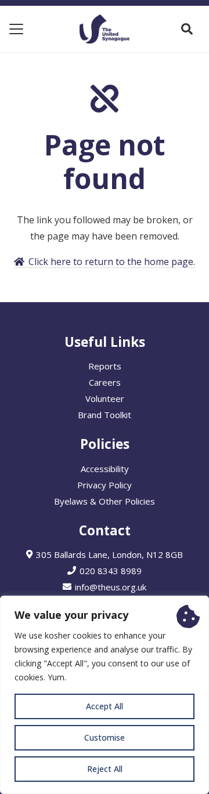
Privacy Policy (104, 485)
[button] (16, 29)
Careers (105, 382)
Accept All (104, 706)
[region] (104, 695)
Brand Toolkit (104, 414)
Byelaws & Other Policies (104, 501)
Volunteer (104, 398)
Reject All (104, 768)
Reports (104, 366)
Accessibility (105, 468)
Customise (104, 737)
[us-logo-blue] (104, 28)
